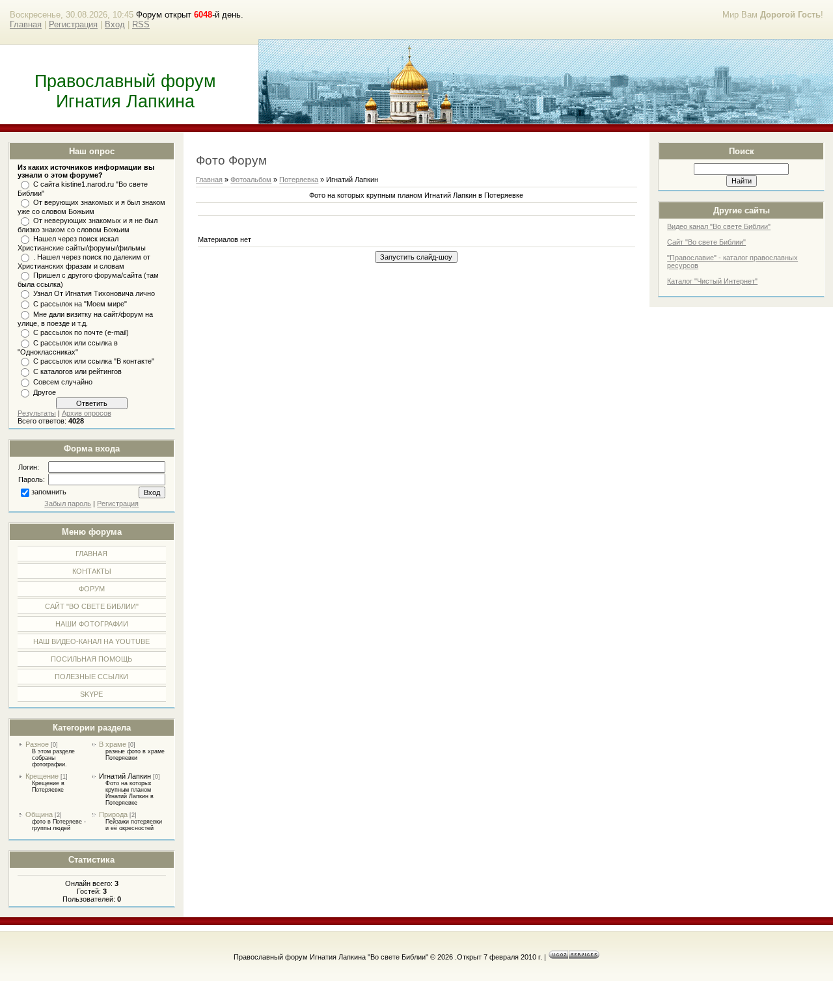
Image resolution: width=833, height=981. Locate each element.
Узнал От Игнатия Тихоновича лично (94, 293)
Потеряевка (298, 179)
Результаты (37, 413)
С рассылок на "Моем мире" (80, 304)
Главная (26, 24)
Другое (44, 392)
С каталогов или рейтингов (77, 371)
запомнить (48, 492)
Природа (113, 814)
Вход (115, 24)
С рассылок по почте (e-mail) (81, 332)
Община (39, 814)
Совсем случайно (62, 382)
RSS (141, 24)
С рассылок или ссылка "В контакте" (93, 361)
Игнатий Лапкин (125, 776)
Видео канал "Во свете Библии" (719, 226)
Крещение (42, 776)
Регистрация (73, 24)
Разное (37, 744)
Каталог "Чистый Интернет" (712, 281)
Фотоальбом (250, 179)
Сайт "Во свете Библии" (706, 242)
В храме (112, 744)
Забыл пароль (67, 503)
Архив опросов (86, 413)
